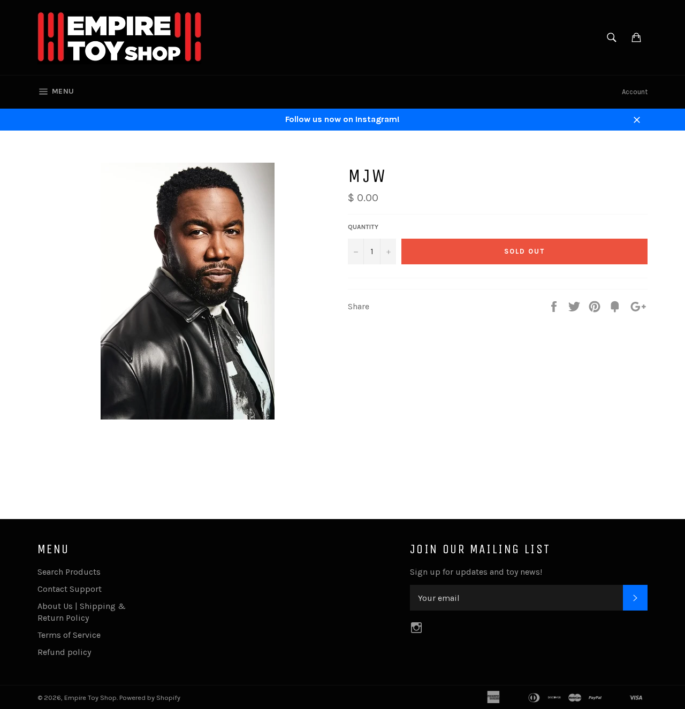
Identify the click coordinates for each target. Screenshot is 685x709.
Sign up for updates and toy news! (476, 572)
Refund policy (64, 652)
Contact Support (69, 589)
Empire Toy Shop (90, 697)
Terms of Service (69, 635)
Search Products (69, 572)
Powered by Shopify (149, 697)
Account (635, 92)
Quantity (363, 227)
